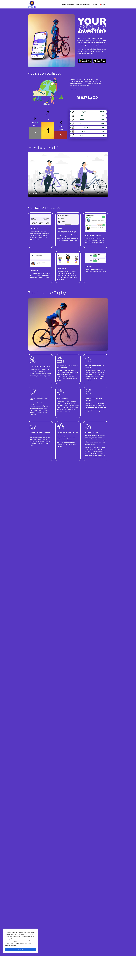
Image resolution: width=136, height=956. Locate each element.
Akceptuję (20, 949)
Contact (95, 4)
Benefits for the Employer (83, 4)
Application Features (68, 4)
